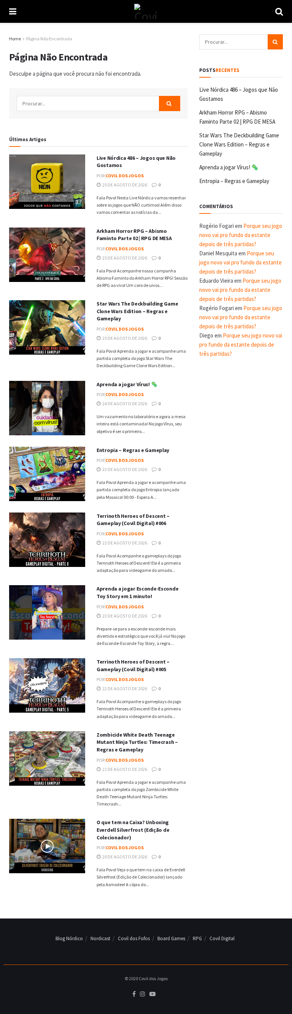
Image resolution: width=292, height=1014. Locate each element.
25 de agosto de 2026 (124, 185)
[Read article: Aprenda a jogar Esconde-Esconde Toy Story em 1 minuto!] (47, 612)
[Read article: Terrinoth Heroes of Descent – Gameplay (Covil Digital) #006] (47, 540)
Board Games (171, 938)
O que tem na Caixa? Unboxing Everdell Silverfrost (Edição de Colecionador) (133, 829)
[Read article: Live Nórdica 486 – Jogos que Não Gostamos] (47, 181)
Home (15, 38)
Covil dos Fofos (134, 938)
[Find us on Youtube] (152, 994)
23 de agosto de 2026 (124, 469)
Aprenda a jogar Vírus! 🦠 (127, 384)
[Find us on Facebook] (134, 994)
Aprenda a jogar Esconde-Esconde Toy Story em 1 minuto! (137, 592)
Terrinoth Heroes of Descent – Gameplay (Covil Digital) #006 (133, 520)
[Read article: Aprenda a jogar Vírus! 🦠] (47, 408)
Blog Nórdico (69, 938)
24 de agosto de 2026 (124, 403)
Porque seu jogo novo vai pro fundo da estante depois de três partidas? (240, 235)
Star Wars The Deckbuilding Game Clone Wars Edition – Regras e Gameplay (137, 311)
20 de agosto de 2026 (124, 857)
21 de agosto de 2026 (124, 769)
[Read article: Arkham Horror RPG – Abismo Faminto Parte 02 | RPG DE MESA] (47, 255)
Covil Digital (222, 938)
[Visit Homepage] (145, 11)
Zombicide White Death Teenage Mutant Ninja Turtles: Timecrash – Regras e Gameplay (137, 742)
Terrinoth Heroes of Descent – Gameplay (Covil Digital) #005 (133, 665)
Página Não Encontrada (49, 38)
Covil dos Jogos (124, 175)
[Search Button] (279, 11)
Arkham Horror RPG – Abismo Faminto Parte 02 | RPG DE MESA (134, 235)
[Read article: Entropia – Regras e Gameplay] (47, 474)
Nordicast (100, 938)
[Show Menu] (12, 11)
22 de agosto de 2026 (124, 688)
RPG (197, 938)
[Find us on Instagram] (142, 994)
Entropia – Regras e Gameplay (133, 450)
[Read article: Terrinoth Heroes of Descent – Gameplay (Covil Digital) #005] (47, 685)
